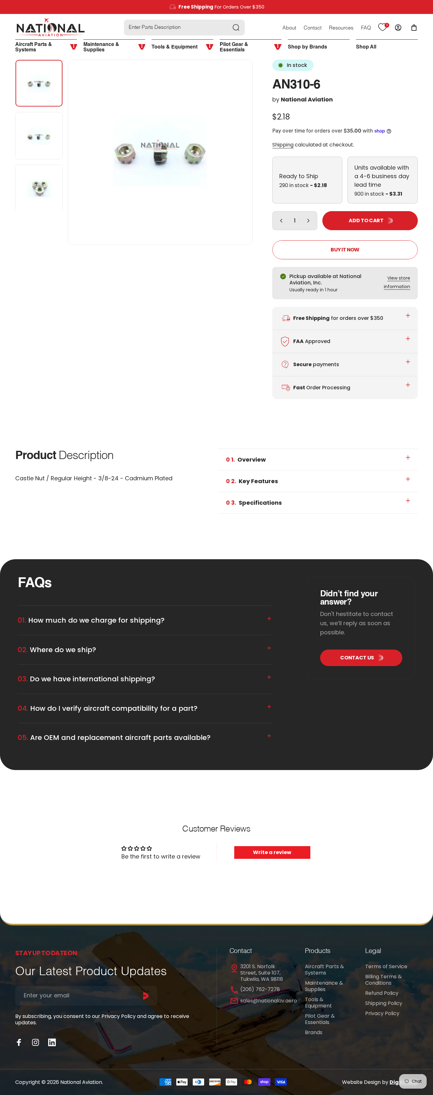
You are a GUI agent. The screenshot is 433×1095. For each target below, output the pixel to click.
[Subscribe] (145, 995)
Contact (312, 28)
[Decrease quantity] (280, 220)
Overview (246, 459)
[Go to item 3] (39, 188)
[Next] (236, 163)
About (289, 28)
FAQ (366, 28)
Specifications (254, 503)
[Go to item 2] (39, 136)
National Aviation (307, 99)
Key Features (252, 481)
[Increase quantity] (309, 220)
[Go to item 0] (39, 83)
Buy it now (345, 249)
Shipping (283, 144)
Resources (341, 28)
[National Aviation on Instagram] (35, 1042)
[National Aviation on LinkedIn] (52, 1042)
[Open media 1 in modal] (160, 152)
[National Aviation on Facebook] (19, 1042)
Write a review (272, 852)
